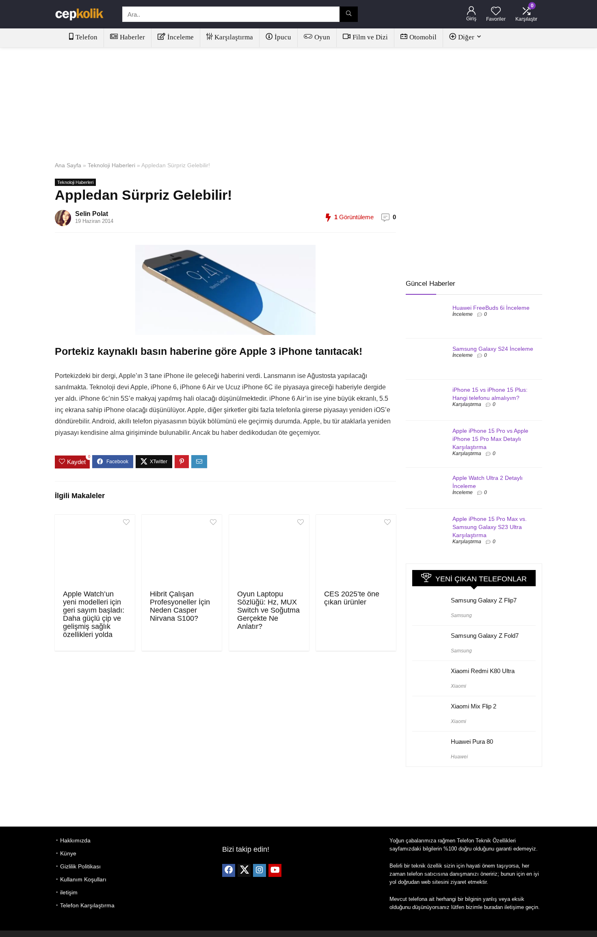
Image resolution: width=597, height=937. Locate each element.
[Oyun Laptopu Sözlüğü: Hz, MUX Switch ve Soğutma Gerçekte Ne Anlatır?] (269, 551)
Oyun (322, 37)
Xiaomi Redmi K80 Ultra (483, 670)
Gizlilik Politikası (80, 866)
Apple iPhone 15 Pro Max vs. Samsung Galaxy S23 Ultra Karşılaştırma (489, 527)
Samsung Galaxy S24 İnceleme (492, 348)
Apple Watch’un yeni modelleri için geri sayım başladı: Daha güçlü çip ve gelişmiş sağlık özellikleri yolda (93, 614)
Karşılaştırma (233, 37)
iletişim (69, 892)
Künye (68, 853)
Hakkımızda (75, 840)
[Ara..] (349, 14)
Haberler (132, 37)
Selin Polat (91, 213)
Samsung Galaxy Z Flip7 (484, 600)
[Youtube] (274, 870)
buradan (493, 907)
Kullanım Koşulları (83, 879)
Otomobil (423, 37)
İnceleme (180, 37)
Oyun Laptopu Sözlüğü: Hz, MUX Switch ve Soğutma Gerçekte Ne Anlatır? (268, 610)
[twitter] (244, 870)
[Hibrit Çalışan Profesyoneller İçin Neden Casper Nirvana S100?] (182, 551)
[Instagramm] (259, 870)
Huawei (459, 757)
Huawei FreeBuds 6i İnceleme (491, 307)
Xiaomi (458, 686)
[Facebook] (228, 870)
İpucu (283, 37)
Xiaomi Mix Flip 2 (473, 706)
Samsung (461, 615)
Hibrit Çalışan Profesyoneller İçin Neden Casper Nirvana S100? (180, 606)
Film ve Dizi (370, 37)
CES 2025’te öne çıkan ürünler (351, 598)
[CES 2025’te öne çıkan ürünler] (356, 551)
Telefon (86, 37)
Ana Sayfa (68, 165)
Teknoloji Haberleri (111, 165)
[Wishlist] (496, 11)
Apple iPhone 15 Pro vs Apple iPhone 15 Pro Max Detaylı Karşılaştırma (490, 438)
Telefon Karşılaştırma (87, 905)
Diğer (466, 37)
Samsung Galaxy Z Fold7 (485, 635)
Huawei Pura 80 (472, 741)
